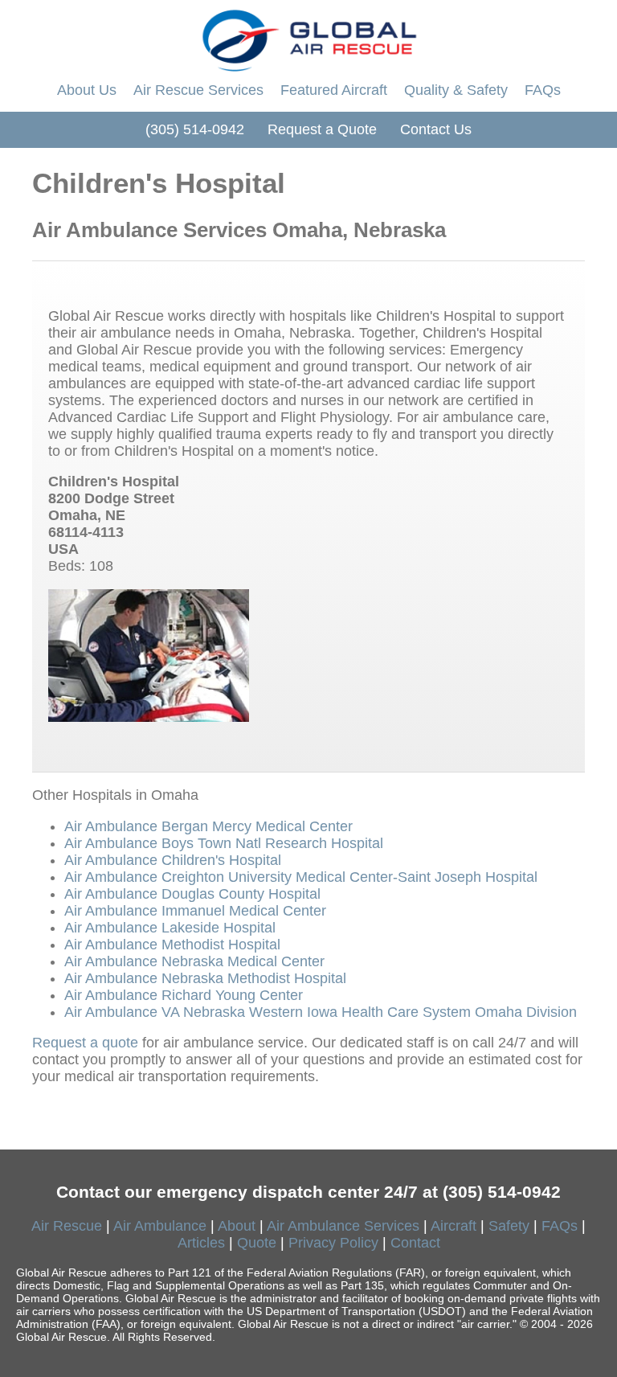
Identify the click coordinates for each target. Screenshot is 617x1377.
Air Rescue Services (198, 90)
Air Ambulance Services (343, 1226)
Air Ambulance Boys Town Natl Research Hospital (223, 843)
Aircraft (453, 1226)
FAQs (543, 90)
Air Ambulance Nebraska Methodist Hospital (205, 978)
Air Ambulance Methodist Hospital (172, 944)
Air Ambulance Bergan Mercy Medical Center (208, 826)
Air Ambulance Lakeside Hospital (170, 928)
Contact (415, 1243)
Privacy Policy (333, 1243)
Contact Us (436, 129)
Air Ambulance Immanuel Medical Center (195, 911)
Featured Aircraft (333, 90)
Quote (256, 1243)
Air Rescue (66, 1226)
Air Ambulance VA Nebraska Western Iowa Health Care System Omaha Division (320, 1012)
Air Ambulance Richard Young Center (183, 995)
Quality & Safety (456, 90)
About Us (86, 90)
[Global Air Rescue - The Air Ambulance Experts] (308, 36)
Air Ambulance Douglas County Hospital (192, 894)
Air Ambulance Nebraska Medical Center (194, 961)
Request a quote (85, 1043)
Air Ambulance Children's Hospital (172, 860)
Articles (201, 1243)
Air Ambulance (159, 1226)
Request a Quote (322, 129)
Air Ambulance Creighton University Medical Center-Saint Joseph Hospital (300, 877)
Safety (508, 1226)
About (236, 1226)
